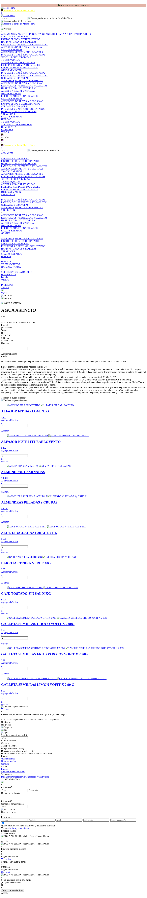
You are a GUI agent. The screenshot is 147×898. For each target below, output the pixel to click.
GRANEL (47, 34)
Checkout (5, 872)
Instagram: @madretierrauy (13, 777)
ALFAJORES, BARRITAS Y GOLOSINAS (22, 207)
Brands (4, 277)
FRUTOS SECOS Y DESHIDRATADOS (20, 161)
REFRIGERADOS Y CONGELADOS (19, 189)
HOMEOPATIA (8, 274)
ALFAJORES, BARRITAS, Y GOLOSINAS (22, 168)
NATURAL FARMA (73, 34)
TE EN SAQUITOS (10, 181)
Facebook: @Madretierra (37, 777)
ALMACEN (7, 34)
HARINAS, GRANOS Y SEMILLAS (18, 163)
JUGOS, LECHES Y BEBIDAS (16, 179)
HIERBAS (57, 34)
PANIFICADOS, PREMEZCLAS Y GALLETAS (24, 166)
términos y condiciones (18, 828)
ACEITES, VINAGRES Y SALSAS (18, 184)
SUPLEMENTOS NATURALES (16, 272)
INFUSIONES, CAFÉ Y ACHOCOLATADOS (23, 176)
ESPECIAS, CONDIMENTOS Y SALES (20, 187)
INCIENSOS (7, 285)
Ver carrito (6, 859)
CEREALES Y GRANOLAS (15, 158)
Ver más (4, 709)
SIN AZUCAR (20, 34)
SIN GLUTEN (35, 34)
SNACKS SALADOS (11, 171)
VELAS (5, 287)
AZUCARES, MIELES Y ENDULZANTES (22, 174)
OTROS (87, 34)
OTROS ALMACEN (11, 192)
